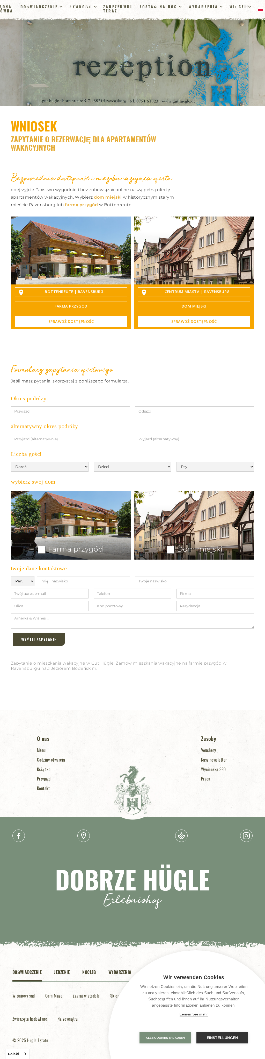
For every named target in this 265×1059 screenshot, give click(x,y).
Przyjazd (44, 779)
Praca (205, 779)
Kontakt (43, 788)
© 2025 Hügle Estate (30, 1040)
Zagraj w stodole (86, 996)
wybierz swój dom (33, 481)
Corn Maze (53, 996)
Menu (41, 750)
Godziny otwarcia (51, 760)
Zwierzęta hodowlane (29, 1019)
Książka (43, 769)
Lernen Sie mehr (194, 1014)
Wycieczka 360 (213, 769)
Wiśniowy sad (23, 996)
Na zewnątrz (67, 1019)
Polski (13, 1054)
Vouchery (208, 750)
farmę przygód (81, 204)
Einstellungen (222, 1038)
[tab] (27, 975)
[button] (40, 7)
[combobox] (17, 1054)
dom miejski (108, 197)
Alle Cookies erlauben (165, 1037)
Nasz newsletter (214, 760)
